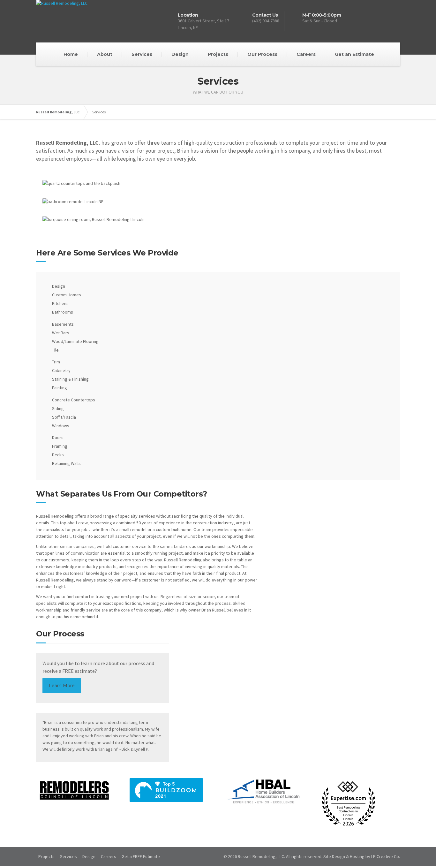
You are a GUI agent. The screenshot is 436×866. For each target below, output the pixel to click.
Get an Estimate (354, 54)
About (104, 54)
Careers (306, 54)
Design (180, 54)
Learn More (62, 685)
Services (142, 54)
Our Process (262, 54)
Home (71, 54)
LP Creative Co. (385, 856)
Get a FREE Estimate (141, 856)
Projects (218, 54)
